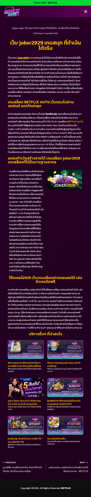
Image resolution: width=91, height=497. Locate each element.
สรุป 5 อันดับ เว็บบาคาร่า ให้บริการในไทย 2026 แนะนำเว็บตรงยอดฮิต (24, 402)
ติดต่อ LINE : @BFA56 (45, 3)
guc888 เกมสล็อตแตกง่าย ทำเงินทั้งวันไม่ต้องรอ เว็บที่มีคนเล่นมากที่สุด (22, 467)
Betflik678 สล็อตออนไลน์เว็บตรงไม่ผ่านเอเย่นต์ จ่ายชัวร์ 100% (63, 402)
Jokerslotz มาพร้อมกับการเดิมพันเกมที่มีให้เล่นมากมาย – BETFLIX (68, 467)
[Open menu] (85, 11)
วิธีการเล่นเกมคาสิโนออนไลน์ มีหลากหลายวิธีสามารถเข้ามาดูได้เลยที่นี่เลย (24, 364)
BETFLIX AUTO (75, 121)
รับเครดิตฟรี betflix (56, 438)
